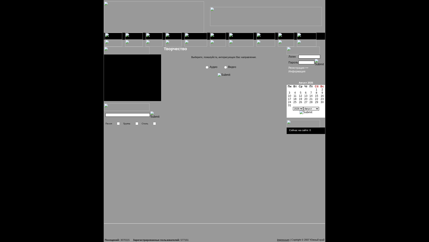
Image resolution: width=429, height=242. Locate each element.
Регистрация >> (298, 67)
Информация (296, 71)
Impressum (283, 239)
